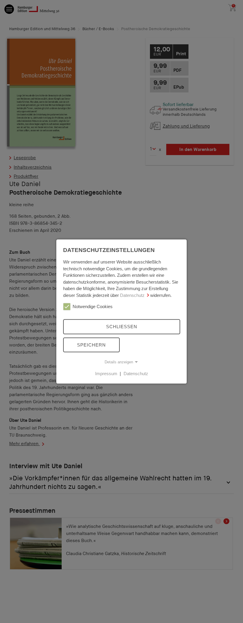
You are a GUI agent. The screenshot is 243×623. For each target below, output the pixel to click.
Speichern (91, 344)
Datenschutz (132, 294)
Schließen (121, 326)
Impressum (106, 373)
